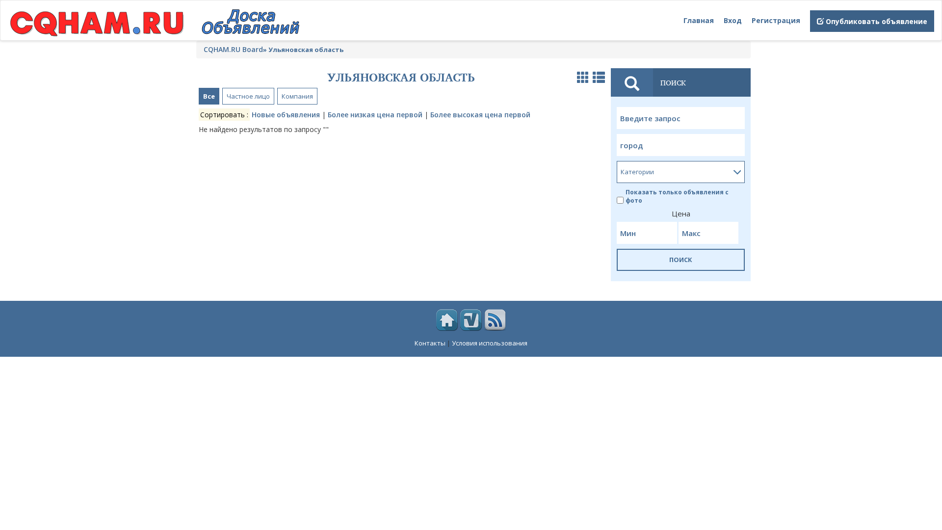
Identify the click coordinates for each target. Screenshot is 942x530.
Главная (698, 20)
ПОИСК (680, 259)
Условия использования (489, 343)
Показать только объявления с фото (677, 196)
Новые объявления (286, 114)
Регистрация (776, 20)
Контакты (430, 343)
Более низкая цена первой (375, 114)
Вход (733, 20)
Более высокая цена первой (480, 114)
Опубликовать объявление (875, 21)
